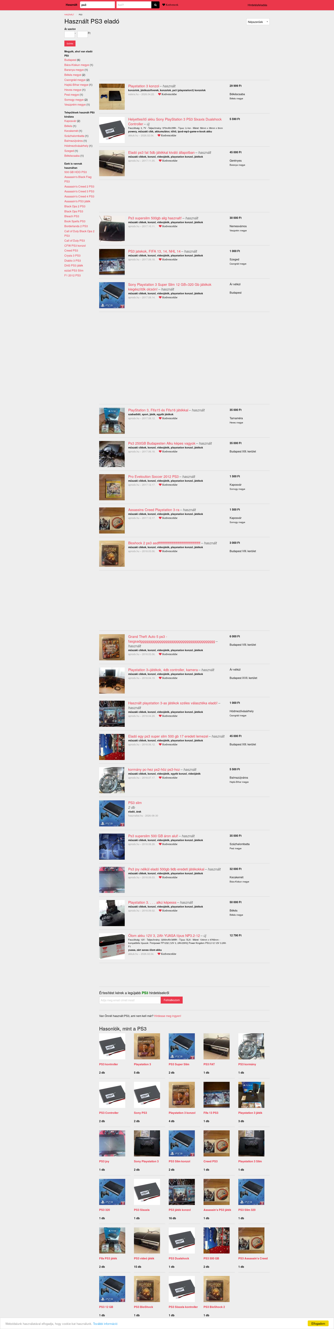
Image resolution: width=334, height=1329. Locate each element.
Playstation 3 (142, 1064)
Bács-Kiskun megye (76, 65)
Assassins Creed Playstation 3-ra (153, 509)
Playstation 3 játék (250, 1113)
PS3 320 (104, 1210)
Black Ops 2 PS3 (74, 206)
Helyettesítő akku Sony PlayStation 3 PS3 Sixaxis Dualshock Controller (175, 121)
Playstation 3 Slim (250, 1161)
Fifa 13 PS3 (211, 1113)
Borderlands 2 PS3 (76, 226)
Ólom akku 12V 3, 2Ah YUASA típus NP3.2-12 (164, 935)
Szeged (234, 259)
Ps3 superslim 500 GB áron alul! (153, 835)
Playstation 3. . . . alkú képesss (152, 902)
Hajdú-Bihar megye (76, 85)
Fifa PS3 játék (108, 1258)
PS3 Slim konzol (179, 1161)
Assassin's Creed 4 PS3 (79, 196)
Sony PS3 (140, 1113)
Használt (71, 5)
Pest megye (71, 95)
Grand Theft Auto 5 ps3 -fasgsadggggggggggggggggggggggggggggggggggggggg (171, 639)
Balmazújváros (239, 777)
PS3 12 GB (106, 1307)
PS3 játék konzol (180, 1210)
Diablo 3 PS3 (72, 260)
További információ (105, 1323)
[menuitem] (258, 21)
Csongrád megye (75, 80)
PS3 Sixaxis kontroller (183, 1307)
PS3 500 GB (211, 1258)
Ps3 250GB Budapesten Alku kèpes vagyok (161, 443)
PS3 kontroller (108, 1064)
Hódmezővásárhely (242, 711)
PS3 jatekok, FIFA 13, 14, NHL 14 (154, 251)
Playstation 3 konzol (143, 85)
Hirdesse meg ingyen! (167, 1016)
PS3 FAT (209, 1064)
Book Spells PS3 (74, 221)
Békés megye (72, 75)
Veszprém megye (75, 104)
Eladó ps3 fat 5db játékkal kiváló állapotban (161, 152)
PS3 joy (104, 1161)
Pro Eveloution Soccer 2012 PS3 (153, 476)
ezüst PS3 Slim (73, 270)
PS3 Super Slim (179, 1064)
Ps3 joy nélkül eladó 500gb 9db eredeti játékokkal (166, 869)
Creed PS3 (211, 1161)
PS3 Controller (108, 1113)
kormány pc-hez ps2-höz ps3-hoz (154, 769)
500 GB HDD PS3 (75, 172)
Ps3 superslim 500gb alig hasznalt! (155, 217)
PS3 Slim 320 (247, 1210)
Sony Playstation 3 (146, 1161)
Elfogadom (318, 1323)
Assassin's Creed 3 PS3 (79, 191)
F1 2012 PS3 (72, 275)
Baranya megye (74, 70)
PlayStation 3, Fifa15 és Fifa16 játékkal (158, 409)
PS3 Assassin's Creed (253, 1258)
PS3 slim (135, 802)
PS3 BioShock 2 (214, 1307)
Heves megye (72, 90)
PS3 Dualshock (179, 1258)
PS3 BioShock (143, 1307)
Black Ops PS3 (73, 211)
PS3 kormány (247, 1064)
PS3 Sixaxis (142, 1210)
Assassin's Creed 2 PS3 (79, 186)
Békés (233, 910)
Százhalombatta (240, 844)
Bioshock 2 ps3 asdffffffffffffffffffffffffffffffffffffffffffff (164, 542)
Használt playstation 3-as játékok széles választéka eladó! (173, 702)
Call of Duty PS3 (74, 240)
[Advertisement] (128, 51)
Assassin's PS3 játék (217, 1210)
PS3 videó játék (144, 1258)
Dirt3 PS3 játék (73, 265)
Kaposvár (235, 485)
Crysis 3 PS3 (72, 255)
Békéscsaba (237, 94)
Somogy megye (74, 100)
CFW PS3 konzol (75, 246)
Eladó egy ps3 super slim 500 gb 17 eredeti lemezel (168, 736)
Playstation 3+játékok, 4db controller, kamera (163, 669)
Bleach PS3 (71, 216)
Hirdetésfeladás (257, 5)
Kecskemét (236, 877)
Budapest (235, 293)
